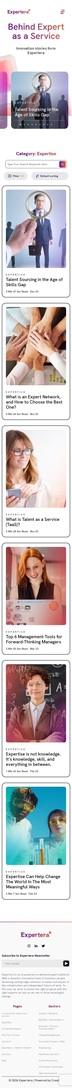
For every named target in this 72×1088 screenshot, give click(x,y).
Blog (4, 1060)
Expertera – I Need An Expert (16, 1047)
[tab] (20, 124)
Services (6, 1054)
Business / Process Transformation (48, 1027)
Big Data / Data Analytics (51, 1019)
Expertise (6, 1022)
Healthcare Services (49, 1054)
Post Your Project (11, 1035)
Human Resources (48, 1060)
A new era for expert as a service (14, 1015)
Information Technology (51, 1066)
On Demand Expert (11, 1028)
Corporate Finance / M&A (52, 1041)
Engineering (45, 1047)
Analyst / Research (48, 1013)
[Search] (62, 164)
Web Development (48, 1073)
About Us (6, 1041)
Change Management (49, 1035)
